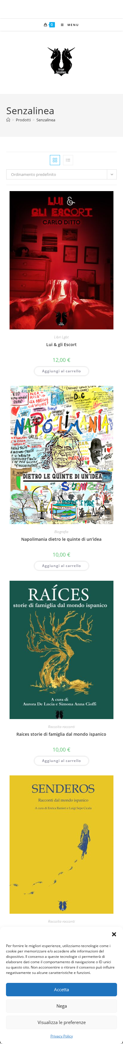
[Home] (8, 120)
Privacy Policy (61, 1036)
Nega (61, 1006)
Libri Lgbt (61, 337)
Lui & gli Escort (61, 344)
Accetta (61, 989)
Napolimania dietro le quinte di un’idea (61, 539)
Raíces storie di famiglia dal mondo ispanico (61, 734)
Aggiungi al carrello (61, 371)
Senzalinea (45, 120)
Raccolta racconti (61, 726)
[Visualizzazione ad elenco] (68, 160)
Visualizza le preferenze (62, 1022)
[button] (114, 934)
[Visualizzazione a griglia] (55, 160)
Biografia (61, 531)
